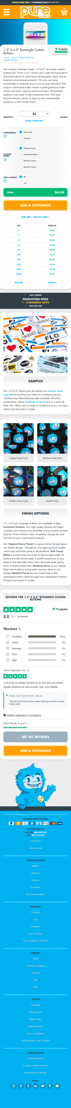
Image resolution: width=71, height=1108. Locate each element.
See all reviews (35, 737)
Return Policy (35, 1019)
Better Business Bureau (35, 1073)
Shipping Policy (35, 1026)
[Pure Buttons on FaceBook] (28, 1086)
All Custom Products (35, 894)
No (25, 177)
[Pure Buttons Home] (35, 12)
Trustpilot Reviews (35, 1058)
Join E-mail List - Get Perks (35, 941)
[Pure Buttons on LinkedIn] (35, 1086)
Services (36, 973)
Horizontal (28, 132)
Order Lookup (35, 848)
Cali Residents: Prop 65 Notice (35, 1041)
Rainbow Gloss (30, 161)
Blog (35, 987)
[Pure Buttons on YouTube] (57, 1086)
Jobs (35, 980)
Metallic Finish (30, 167)
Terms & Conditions (35, 1033)
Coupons (35, 912)
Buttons (35, 866)
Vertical (27, 138)
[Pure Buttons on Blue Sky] (42, 1086)
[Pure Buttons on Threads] (21, 1086)
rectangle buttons (35, 401)
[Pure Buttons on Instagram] (14, 1086)
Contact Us (35, 841)
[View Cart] (64, 12)
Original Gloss (30, 148)
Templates (35, 927)
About (35, 959)
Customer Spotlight (35, 966)
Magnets (36, 873)
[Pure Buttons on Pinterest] (50, 1086)
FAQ (36, 919)
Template (18, 283)
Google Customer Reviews (35, 1066)
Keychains (35, 887)
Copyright (35, 1005)
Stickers (35, 880)
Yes (25, 183)
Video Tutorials (35, 934)
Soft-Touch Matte (30, 154)
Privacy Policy (35, 1012)
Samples (52, 283)
